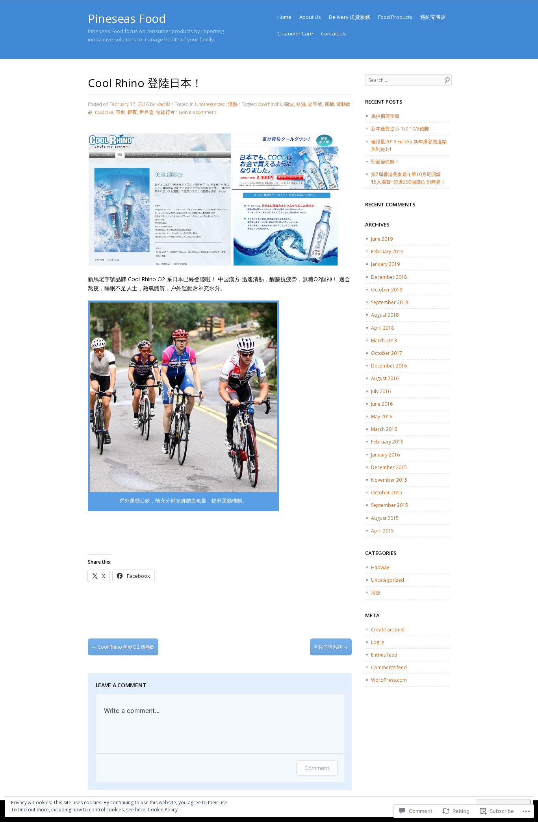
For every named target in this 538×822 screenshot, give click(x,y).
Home (284, 16)
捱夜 (132, 112)
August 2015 (385, 518)
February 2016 (387, 441)
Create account (388, 629)
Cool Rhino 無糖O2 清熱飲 (123, 647)
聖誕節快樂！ (385, 161)
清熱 (232, 104)
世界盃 (146, 112)
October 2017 (386, 353)
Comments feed (389, 667)
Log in (377, 642)
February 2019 (387, 251)
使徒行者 (165, 112)
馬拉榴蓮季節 (385, 116)
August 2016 (385, 378)
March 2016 (384, 429)
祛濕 (301, 104)
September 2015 (389, 505)
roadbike (104, 112)
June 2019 (382, 239)
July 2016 (381, 391)
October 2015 (386, 492)
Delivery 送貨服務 (349, 16)
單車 (120, 112)
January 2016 (385, 454)
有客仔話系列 (331, 647)
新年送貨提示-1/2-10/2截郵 (400, 128)
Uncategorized (210, 104)
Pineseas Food (127, 18)
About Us (310, 16)
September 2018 (389, 302)
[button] (160, 200)
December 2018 (389, 277)
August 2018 (385, 315)
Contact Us (334, 33)
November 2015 (389, 480)
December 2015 (389, 467)
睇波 (289, 104)
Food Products (395, 16)
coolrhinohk (270, 104)
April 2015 (382, 530)
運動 (329, 104)
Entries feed (384, 654)
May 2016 (381, 416)
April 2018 (382, 328)
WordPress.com (389, 680)
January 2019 (385, 264)
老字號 (315, 104)
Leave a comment (197, 112)
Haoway (380, 567)
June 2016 (382, 404)
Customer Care (295, 33)
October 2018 (386, 289)
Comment (316, 767)
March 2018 (384, 340)
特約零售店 (433, 16)
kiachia (163, 104)
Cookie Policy (163, 809)
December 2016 (389, 365)
